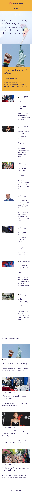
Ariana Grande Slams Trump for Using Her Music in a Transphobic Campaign (23, 137)
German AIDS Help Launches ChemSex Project (23, 268)
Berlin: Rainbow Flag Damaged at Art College (23, 302)
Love (20, 261)
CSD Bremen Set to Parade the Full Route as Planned (23, 171)
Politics (7, 78)
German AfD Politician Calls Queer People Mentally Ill (23, 203)
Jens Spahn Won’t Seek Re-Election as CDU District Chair (23, 237)
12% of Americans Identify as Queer (15, 363)
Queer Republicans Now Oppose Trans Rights (23, 104)
